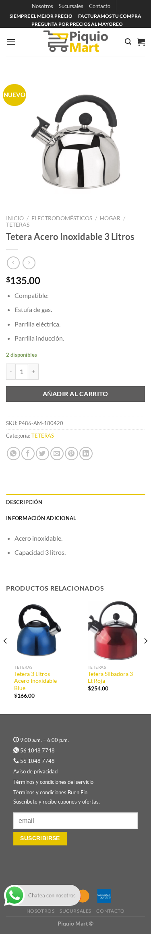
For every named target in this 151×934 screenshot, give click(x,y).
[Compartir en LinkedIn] (86, 453)
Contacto (99, 6)
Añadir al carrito (75, 393)
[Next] (145, 656)
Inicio (15, 218)
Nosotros (42, 6)
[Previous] (6, 656)
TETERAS (17, 224)
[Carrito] (141, 42)
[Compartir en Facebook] (28, 453)
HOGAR (110, 218)
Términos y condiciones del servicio (53, 782)
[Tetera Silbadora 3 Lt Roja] (112, 630)
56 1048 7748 (37, 750)
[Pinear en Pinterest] (71, 453)
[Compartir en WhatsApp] (13, 453)
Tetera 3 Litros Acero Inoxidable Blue (35, 681)
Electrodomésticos (61, 218)
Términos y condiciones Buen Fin (50, 792)
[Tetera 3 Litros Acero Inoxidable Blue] (39, 630)
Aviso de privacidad (35, 771)
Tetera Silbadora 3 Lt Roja (110, 677)
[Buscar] (128, 42)
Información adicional (41, 518)
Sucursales (71, 6)
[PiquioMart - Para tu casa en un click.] (75, 41)
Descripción (24, 502)
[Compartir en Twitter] (42, 453)
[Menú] (11, 42)
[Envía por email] (57, 453)
